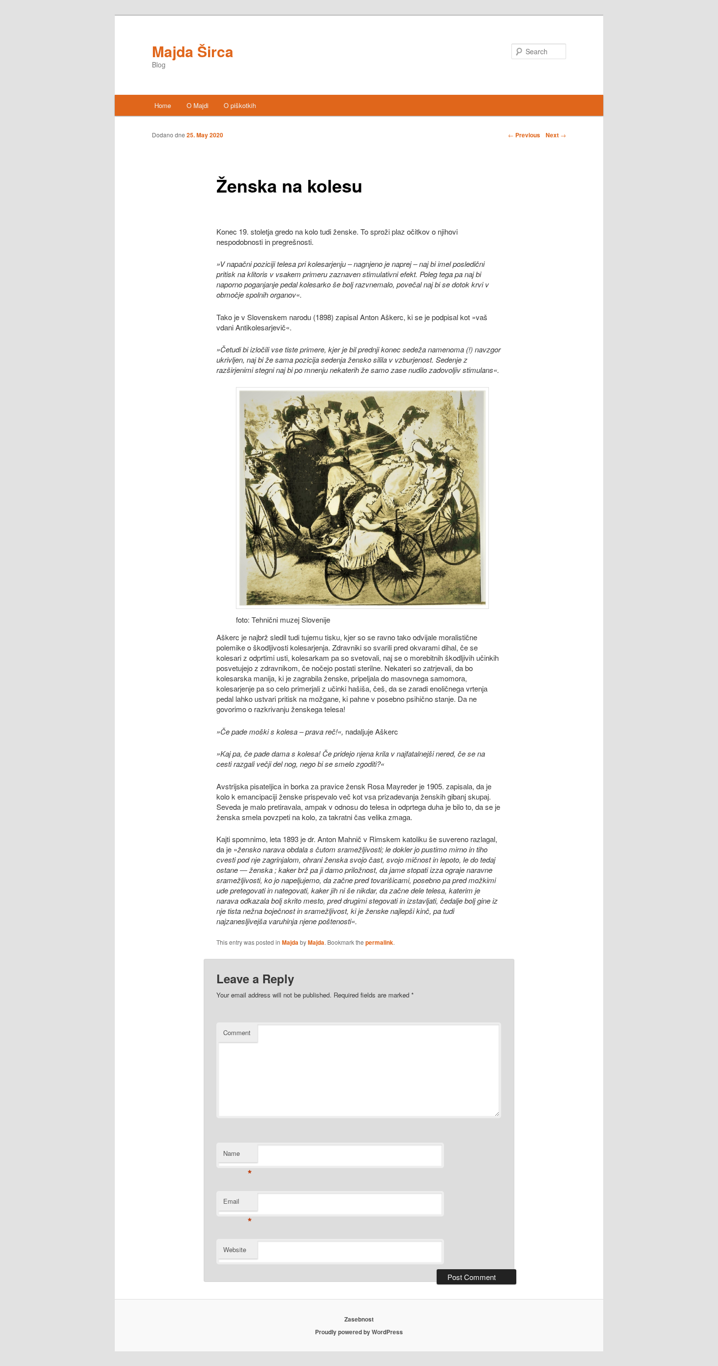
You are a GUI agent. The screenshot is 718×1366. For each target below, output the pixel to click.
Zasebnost (359, 1319)
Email (237, 1203)
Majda (290, 942)
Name (237, 1156)
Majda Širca (192, 51)
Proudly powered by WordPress (359, 1331)
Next (556, 134)
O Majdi (198, 105)
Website (234, 1249)
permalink (379, 942)
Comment (237, 1032)
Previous (524, 134)
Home (162, 105)
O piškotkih (240, 105)
